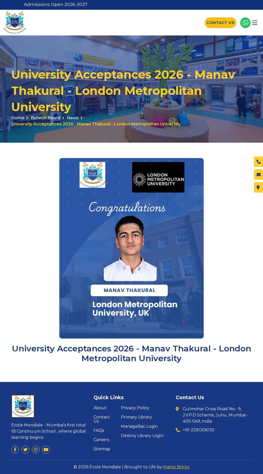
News (73, 117)
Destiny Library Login (142, 436)
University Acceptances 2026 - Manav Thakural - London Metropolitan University (96, 124)
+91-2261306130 (198, 429)
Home (17, 117)
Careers (101, 440)
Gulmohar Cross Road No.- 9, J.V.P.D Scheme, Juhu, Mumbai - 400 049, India (215, 415)
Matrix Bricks (176, 466)
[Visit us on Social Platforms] (15, 449)
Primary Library (136, 417)
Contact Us (220, 22)
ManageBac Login (139, 426)
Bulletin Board (45, 117)
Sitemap (101, 449)
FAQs (98, 431)
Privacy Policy (135, 408)
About (100, 408)
